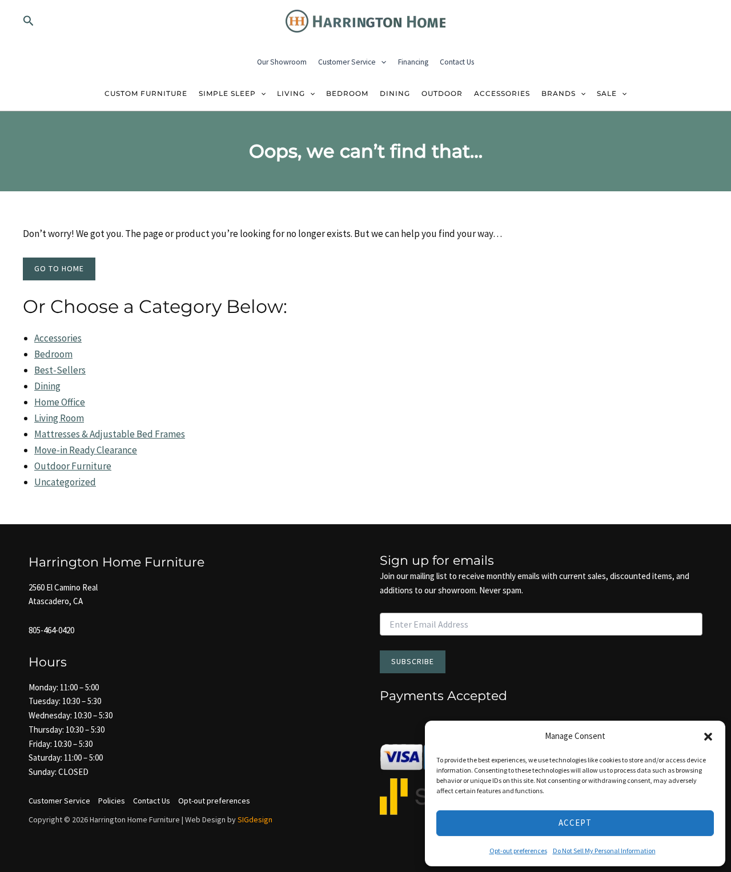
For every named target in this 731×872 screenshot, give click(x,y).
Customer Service (347, 62)
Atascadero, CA (56, 601)
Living (291, 93)
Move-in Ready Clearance (85, 450)
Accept (575, 822)
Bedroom (347, 93)
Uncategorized (65, 482)
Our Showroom (282, 62)
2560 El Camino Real (63, 587)
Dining (395, 93)
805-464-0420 (51, 630)
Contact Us (457, 62)
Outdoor (442, 93)
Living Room (59, 418)
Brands (558, 93)
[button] (708, 736)
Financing (413, 62)
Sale (607, 93)
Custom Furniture (146, 93)
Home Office (59, 402)
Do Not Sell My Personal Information (604, 850)
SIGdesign (255, 819)
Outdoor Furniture (72, 466)
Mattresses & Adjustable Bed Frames (109, 434)
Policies (111, 800)
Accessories (502, 93)
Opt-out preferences (518, 850)
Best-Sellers (60, 370)
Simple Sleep (227, 93)
